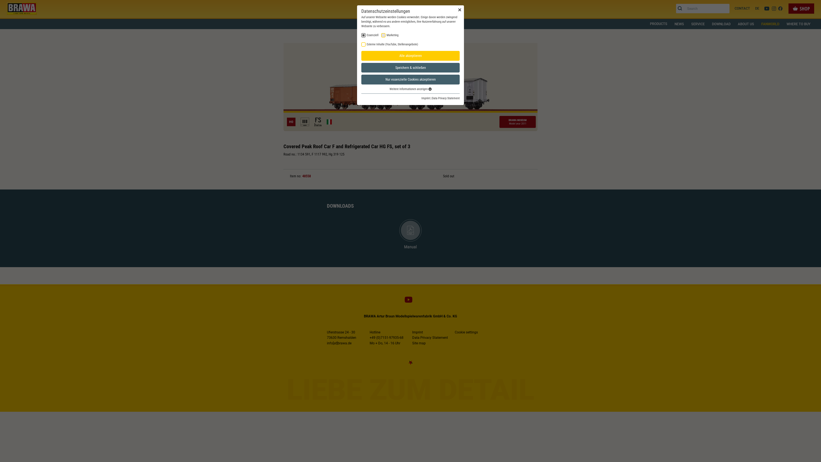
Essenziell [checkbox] (372, 35)
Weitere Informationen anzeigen (409, 89)
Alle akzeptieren (410, 56)
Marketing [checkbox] (393, 35)
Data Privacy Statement (446, 98)
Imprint (425, 98)
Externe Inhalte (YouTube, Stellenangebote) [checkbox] (392, 44)
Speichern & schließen (410, 68)
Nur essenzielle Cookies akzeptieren (410, 79)
